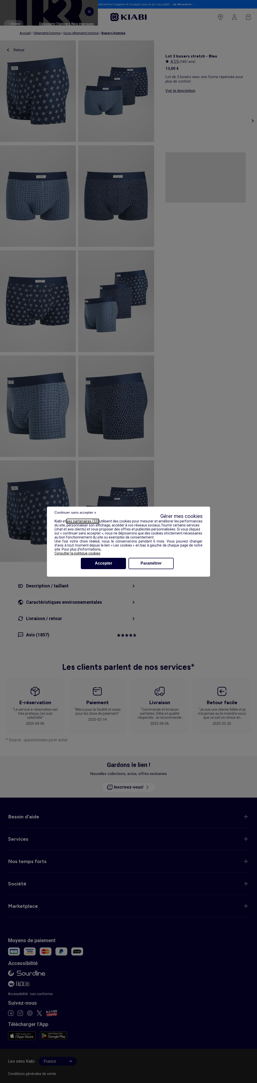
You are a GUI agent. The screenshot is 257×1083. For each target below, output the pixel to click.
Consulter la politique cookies (77, 553)
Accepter (103, 563)
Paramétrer (151, 563)
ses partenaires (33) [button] (83, 521)
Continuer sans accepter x (75, 512)
